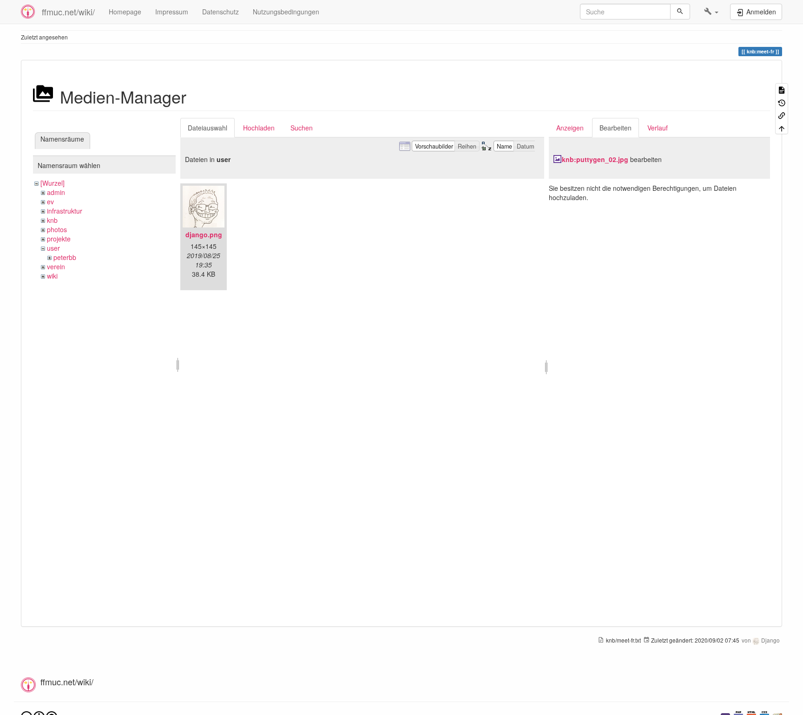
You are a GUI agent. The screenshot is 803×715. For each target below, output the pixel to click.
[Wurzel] (52, 183)
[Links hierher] (782, 115)
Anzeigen (570, 127)
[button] (711, 11)
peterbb (64, 257)
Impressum (171, 11)
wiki (52, 275)
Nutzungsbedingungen (286, 11)
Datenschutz (220, 11)
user (53, 248)
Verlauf (657, 127)
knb (52, 220)
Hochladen (259, 127)
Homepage (125, 11)
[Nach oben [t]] (782, 127)
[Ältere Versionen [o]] (782, 102)
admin (56, 192)
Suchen (301, 127)
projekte (59, 238)
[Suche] (680, 12)
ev (50, 201)
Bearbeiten (615, 127)
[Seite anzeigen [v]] (782, 89)
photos (57, 229)
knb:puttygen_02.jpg (595, 159)
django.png (203, 234)
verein (56, 266)
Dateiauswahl (207, 127)
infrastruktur (64, 210)
